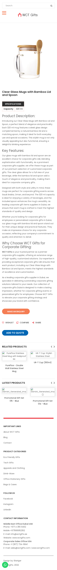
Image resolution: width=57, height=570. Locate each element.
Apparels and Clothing (14, 468)
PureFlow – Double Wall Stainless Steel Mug (14, 368)
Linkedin (7, 509)
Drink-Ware (8, 473)
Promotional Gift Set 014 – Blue (43, 402)
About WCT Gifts (11, 432)
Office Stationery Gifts (14, 479)
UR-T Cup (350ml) (43, 362)
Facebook (8, 498)
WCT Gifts (7, 251)
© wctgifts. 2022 (11, 565)
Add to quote (15, 332)
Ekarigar (17, 560)
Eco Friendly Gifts (11, 457)
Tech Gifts (8, 462)
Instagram (8, 504)
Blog (5, 437)
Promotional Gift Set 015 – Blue (14, 399)
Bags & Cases (10, 484)
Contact (7, 442)
